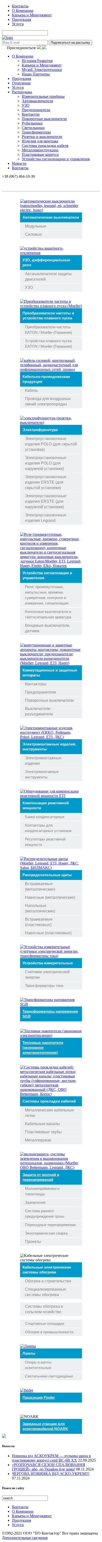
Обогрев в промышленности (49, 1332)
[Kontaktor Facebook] (39, 48)
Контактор (31, 114)
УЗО (25, 105)
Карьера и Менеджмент (32, 15)
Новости (19, 163)
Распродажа (22, 92)
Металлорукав (38, 1140)
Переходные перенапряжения (50, 1225)
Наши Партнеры (36, 74)
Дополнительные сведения (25, 1538)
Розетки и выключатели (42, 136)
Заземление (35, 1202)
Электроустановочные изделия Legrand (45, 518)
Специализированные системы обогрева (45, 1292)
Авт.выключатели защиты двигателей (48, 276)
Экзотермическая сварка (46, 1233)
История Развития (37, 61)
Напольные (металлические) (40, 908)
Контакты (20, 6)
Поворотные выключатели (44, 119)
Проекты (33, 1242)
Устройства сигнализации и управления (56, 159)
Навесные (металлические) (50, 897)
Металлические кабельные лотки (49, 1113)
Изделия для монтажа (40, 141)
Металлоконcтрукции (40, 150)
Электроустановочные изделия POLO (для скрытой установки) (51, 444)
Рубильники (32, 123)
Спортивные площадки (44, 1323)
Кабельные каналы (42, 1124)
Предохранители (36, 110)
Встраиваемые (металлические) (40, 886)
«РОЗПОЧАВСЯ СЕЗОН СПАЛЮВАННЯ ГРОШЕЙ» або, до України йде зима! (48, 1467)
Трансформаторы (36, 132)
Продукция (21, 19)
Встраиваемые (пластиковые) (39, 922)
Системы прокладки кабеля (45, 145)
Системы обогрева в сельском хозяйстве (44, 1309)
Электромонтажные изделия (43, 761)
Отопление (21, 83)
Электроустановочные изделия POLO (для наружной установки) (45, 463)
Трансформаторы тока (44, 985)
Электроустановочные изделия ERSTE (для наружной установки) (45, 501)
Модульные (35, 226)
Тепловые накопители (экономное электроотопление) (43, 1047)
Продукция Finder (39, 1397)
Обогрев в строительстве (48, 1281)
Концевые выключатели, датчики (47, 628)
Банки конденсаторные (44, 817)
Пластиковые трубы (43, 1132)
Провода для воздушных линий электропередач (48, 401)
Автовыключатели (37, 101)
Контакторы (36, 684)
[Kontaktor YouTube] (44, 48)
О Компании (22, 10)
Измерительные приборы (43, 96)
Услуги (18, 24)
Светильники (33, 128)
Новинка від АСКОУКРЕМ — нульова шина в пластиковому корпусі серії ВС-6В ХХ (51, 1458)
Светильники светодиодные (49, 1376)
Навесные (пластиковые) (48, 933)
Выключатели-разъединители (39, 711)
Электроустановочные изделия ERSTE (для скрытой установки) (45, 482)
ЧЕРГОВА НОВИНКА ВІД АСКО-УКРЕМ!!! (50, 1474)
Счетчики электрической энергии (47, 974)
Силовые (33, 234)
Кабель (31, 390)
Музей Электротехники (42, 69)
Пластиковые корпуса (40, 154)
